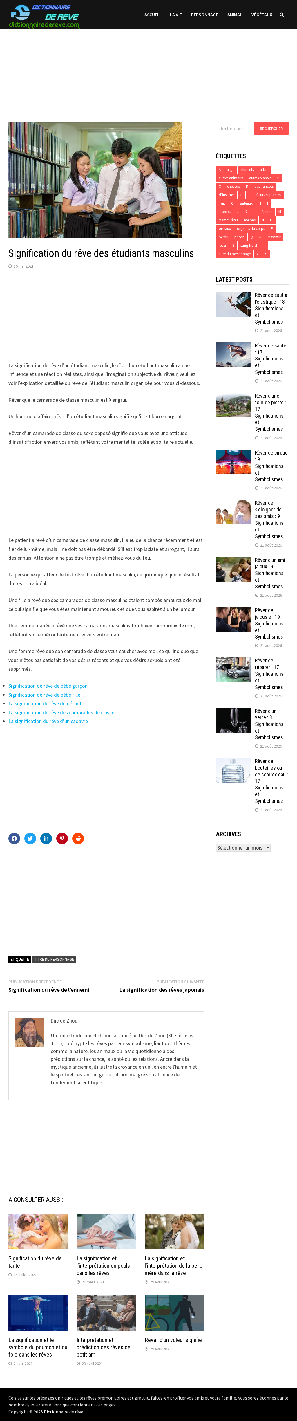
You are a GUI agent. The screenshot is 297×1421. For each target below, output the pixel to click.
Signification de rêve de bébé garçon (48, 685)
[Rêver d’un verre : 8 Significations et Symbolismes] (233, 711)
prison (239, 237)
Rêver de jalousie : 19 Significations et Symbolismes (269, 623)
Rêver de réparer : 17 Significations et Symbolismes (269, 673)
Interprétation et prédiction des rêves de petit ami (104, 1347)
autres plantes (260, 178)
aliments (247, 169)
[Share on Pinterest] (62, 838)
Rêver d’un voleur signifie (173, 1340)
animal (234, 14)
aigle (230, 169)
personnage (204, 14)
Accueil (152, 14)
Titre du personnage (54, 959)
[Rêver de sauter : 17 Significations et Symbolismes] (233, 346)
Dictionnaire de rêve (63, 1412)
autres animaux (231, 178)
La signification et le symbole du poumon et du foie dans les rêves (37, 1347)
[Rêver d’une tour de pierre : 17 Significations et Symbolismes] (233, 396)
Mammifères (228, 220)
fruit (222, 203)
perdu (223, 237)
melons (250, 220)
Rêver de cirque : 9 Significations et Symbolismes (271, 466)
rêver (222, 245)
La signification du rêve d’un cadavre (48, 721)
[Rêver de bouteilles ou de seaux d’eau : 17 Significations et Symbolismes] (233, 762)
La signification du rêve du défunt (45, 703)
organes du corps (251, 228)
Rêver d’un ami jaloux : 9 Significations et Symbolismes (270, 573)
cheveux (233, 186)
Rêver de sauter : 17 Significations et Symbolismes (271, 358)
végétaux (261, 14)
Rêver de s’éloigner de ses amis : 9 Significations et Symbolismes (269, 519)
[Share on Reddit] (78, 838)
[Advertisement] (148, 69)
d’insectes (226, 194)
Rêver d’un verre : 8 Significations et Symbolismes (269, 724)
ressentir (274, 237)
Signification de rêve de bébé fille (44, 694)
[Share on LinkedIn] (46, 838)
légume (266, 211)
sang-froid (248, 245)
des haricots (264, 186)
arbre (264, 169)
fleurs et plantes (268, 194)
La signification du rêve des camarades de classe (61, 712)
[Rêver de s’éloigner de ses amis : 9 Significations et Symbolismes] (233, 503)
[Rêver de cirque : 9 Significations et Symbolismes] (233, 453)
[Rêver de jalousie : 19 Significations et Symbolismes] (233, 611)
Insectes (225, 211)
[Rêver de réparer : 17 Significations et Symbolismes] (233, 661)
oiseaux (225, 228)
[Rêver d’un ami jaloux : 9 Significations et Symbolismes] (233, 561)
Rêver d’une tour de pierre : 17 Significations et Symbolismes (270, 412)
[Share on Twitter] (30, 838)
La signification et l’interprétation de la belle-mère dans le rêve (174, 1265)
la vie (176, 14)
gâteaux (246, 203)
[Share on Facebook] (14, 838)
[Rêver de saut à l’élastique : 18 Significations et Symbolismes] (233, 296)
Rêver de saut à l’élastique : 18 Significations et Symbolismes (271, 308)
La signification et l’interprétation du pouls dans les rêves (103, 1265)
